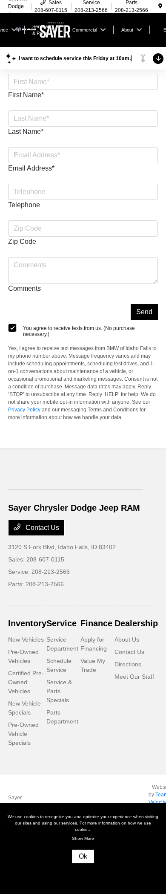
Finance (96, 623)
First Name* (26, 94)
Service (61, 623)
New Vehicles (26, 639)
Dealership (136, 623)
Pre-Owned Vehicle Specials (23, 733)
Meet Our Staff (134, 676)
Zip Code (22, 241)
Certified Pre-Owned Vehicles (26, 682)
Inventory (27, 623)
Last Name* (25, 131)
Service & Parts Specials (59, 691)
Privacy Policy (24, 410)
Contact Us (41, 527)
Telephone (24, 204)
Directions (127, 664)
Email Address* (31, 168)
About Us (126, 639)
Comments (24, 288)
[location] (160, 6)
